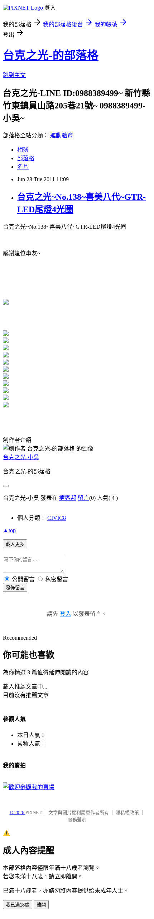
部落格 (25, 158)
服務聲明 (77, 819)
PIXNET (33, 812)
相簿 (23, 150)
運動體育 (61, 135)
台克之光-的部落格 (50, 55)
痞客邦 (67, 498)
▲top (9, 530)
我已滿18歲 (17, 905)
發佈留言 (15, 587)
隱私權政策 (127, 812)
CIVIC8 (56, 518)
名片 (23, 167)
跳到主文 (14, 75)
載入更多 (15, 544)
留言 (83, 498)
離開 (41, 905)
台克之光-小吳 (21, 457)
